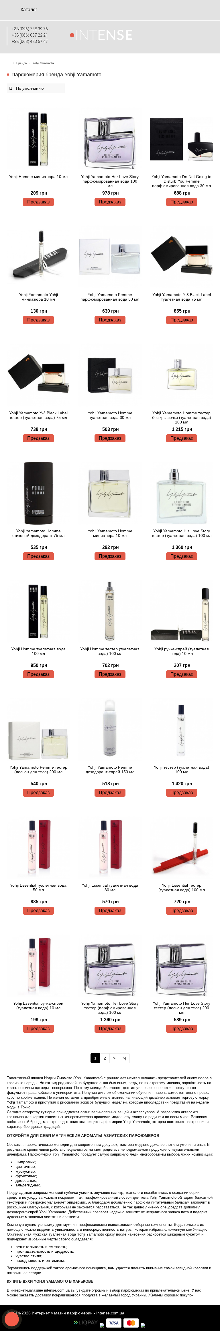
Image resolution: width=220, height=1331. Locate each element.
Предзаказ (38, 201)
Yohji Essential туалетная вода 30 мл (110, 887)
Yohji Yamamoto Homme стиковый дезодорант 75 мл (38, 533)
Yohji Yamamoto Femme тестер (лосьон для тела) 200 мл (38, 769)
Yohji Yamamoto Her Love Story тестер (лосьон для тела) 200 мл (181, 1008)
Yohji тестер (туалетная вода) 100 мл (181, 769)
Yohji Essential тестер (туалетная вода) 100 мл (181, 887)
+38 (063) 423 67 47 (30, 41)
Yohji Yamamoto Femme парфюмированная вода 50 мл (109, 296)
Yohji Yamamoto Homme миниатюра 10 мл (110, 533)
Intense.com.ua (110, 1313)
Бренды (21, 63)
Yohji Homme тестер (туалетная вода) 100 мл (110, 651)
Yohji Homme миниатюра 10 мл (38, 176)
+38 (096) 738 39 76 (30, 29)
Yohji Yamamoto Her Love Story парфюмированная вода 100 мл (110, 181)
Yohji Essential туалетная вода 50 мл (38, 887)
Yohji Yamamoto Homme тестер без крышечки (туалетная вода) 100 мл (181, 417)
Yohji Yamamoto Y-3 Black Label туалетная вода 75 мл (181, 296)
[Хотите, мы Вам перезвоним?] (12, 1319)
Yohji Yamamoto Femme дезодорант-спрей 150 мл (110, 769)
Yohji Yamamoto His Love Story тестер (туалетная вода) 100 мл (181, 533)
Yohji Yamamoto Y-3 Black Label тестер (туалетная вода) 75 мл (38, 415)
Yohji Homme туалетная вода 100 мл (38, 651)
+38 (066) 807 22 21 (30, 35)
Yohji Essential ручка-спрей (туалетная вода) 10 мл (38, 1005)
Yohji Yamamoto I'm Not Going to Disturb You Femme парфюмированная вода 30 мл (181, 181)
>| (124, 1058)
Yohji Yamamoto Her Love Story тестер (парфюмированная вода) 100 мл (110, 1008)
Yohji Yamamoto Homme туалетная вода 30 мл (110, 415)
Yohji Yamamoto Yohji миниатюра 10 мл (38, 296)
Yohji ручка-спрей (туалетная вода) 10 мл (181, 651)
